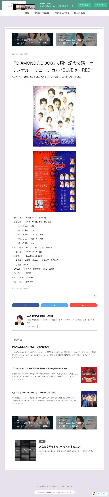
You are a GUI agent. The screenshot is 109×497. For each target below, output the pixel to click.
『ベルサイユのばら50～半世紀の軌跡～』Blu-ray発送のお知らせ (39, 368)
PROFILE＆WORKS (62, 13)
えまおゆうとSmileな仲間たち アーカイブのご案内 (34, 392)
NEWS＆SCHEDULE (41, 13)
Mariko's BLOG (79, 13)
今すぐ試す (84, 4)
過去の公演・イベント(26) (20, 289)
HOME (26, 13)
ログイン (100, 4)
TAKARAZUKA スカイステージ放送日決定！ (31, 346)
